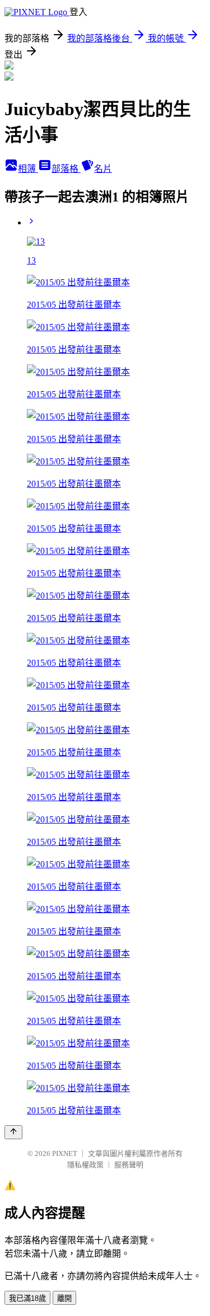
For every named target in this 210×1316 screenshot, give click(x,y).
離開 (64, 1298)
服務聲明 (128, 1164)
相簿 (28, 168)
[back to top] (13, 1132)
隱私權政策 (85, 1164)
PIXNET (64, 1153)
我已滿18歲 (27, 1298)
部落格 (66, 168)
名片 (103, 168)
